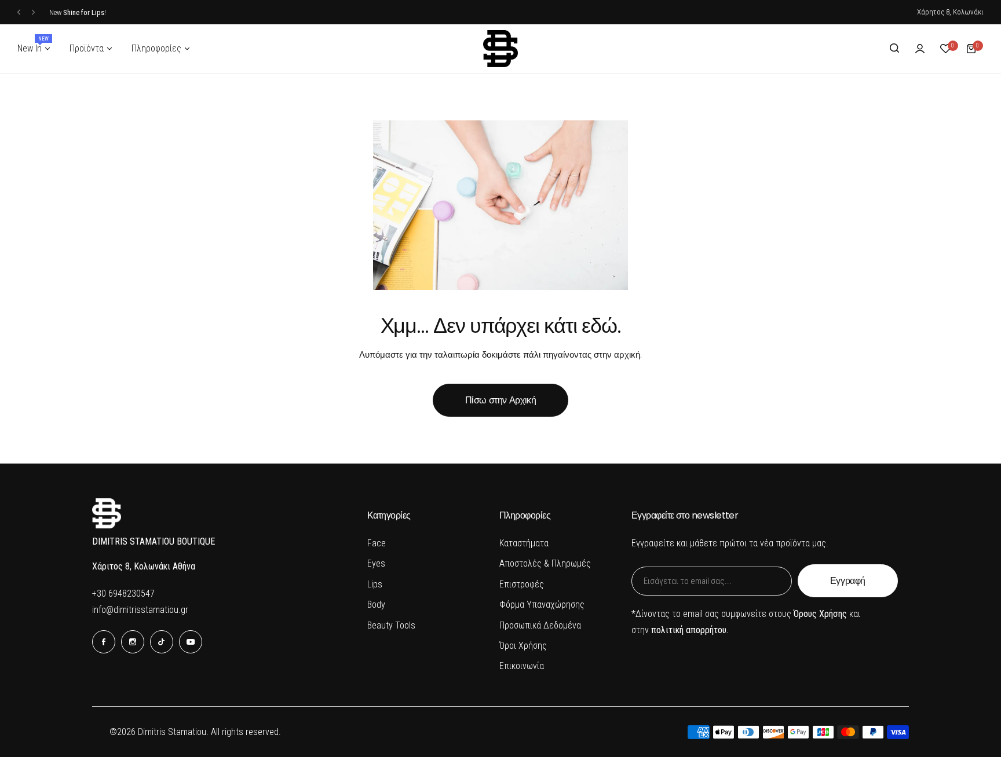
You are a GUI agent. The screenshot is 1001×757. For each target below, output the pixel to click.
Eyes (376, 563)
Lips (374, 584)
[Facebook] (103, 641)
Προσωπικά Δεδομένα (540, 625)
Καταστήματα (524, 543)
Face (376, 543)
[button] (18, 12)
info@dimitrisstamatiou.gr (140, 609)
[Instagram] (132, 641)
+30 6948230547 (123, 593)
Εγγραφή (847, 580)
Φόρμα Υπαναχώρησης (541, 604)
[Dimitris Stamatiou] (500, 48)
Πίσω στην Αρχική (500, 400)
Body (376, 604)
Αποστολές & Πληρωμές (545, 563)
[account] (920, 48)
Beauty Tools (391, 625)
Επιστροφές (521, 584)
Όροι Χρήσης (523, 645)
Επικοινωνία (521, 665)
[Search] (894, 48)
